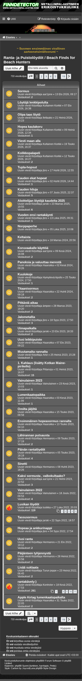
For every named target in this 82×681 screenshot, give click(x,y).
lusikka (47, 507)
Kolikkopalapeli (29, 153)
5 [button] (55, 76)
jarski (46, 203)
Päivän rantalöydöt (31, 449)
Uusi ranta (25, 539)
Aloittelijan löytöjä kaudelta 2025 (41, 200)
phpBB (39, 660)
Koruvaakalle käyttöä (33, 248)
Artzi (45, 354)
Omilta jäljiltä (27, 409)
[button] (30, 76)
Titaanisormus (28, 288)
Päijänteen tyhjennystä (34, 553)
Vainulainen (49, 383)
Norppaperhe (27, 226)
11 (75, 591)
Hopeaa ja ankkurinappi (35, 528)
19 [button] (63, 76)
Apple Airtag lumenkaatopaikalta (41, 597)
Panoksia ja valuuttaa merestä (39, 262)
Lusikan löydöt (28, 504)
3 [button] (46, 76)
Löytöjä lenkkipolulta (33, 102)
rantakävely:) (27, 581)
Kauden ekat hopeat (32, 178)
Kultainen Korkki (52, 105)
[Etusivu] (41, 25)
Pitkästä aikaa (28, 302)
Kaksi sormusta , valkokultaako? (41, 476)
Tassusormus (27, 517)
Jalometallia (26, 317)
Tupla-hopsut (27, 167)
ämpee (47, 305)
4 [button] (50, 76)
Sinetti (22, 463)
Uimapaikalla (27, 328)
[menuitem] (11, 19)
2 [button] (41, 76)
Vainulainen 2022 (30, 490)
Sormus (23, 91)
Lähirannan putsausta (33, 435)
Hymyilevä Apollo (52, 277)
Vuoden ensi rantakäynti (35, 215)
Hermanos (49, 438)
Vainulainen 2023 (30, 380)
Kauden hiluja (28, 189)
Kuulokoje (25, 274)
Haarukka (48, 265)
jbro (45, 170)
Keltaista (24, 237)
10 (71, 591)
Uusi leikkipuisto (30, 339)
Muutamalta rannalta (33, 351)
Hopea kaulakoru (30, 126)
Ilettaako (47, 117)
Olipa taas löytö (29, 114)
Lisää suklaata (28, 567)
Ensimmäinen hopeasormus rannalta (44, 421)
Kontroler (48, 584)
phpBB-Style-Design (46, 668)
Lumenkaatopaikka (31, 394)
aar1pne (47, 94)
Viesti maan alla (29, 141)
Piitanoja (48, 369)
